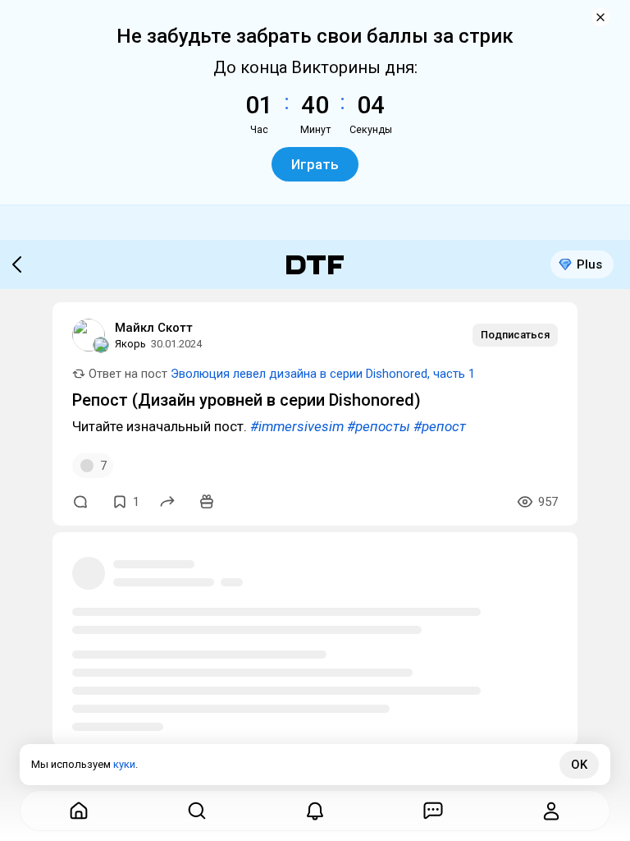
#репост (439, 426)
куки (124, 764)
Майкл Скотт (154, 327)
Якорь (130, 344)
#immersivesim (297, 426)
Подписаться (515, 335)
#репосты (378, 426)
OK (579, 764)
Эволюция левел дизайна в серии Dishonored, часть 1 (323, 373)
